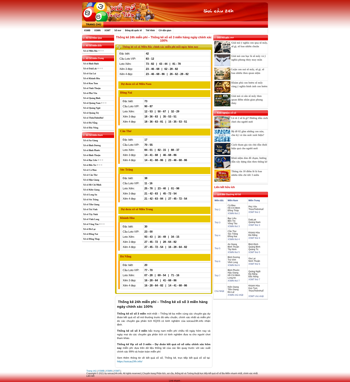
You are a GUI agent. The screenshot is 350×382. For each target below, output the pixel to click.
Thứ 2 (217, 209)
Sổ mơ (117, 30)
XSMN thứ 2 (234, 213)
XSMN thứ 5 (234, 252)
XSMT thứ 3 (254, 225)
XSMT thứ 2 (254, 212)
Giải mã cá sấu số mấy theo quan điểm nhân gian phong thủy (247, 100)
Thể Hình (150, 30)
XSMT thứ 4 (254, 238)
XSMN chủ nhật (235, 295)
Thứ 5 (217, 248)
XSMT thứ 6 (254, 264)
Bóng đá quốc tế (133, 30)
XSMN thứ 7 (234, 280)
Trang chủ (91, 371)
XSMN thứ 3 (234, 226)
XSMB (87, 30)
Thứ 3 (217, 222)
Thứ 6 (217, 261)
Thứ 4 (217, 235)
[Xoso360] (220, 18)
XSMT (107, 30)
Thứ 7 (217, 275)
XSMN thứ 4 (234, 239)
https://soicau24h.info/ (129, 361)
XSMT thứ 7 (254, 279)
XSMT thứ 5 (254, 252)
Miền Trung (254, 200)
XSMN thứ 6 (234, 265)
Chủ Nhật (219, 291)
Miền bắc (219, 200)
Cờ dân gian (165, 30)
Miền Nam (233, 200)
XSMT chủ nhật (256, 296)
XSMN (97, 30)
